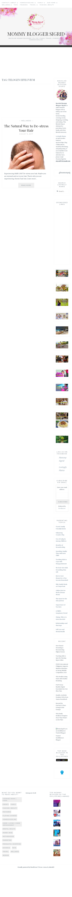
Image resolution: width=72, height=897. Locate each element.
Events (6, 804)
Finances (24, 5)
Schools (6, 847)
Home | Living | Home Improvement (11, 824)
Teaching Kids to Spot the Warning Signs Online (61, 658)
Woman (6, 855)
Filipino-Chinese (10, 815)
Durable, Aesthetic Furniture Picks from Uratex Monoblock (62, 697)
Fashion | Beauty (47, 5)
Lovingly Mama (61, 136)
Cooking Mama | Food (9, 799)
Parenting (7, 840)
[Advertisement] (36, 63)
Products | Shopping (12, 844)
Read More (27, 186)
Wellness (6, 5)
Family (40, 2)
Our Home (51, 2)
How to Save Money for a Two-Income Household (62, 578)
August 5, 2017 (26, 134)
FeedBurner (62, 508)
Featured (7, 812)
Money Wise (8, 832)
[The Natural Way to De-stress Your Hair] (26, 169)
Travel (33, 5)
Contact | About (9, 2)
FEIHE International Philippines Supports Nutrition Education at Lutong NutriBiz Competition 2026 (62, 668)
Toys (16, 5)
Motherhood (8, 836)
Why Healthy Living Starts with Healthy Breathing (62, 679)
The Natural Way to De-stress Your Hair (26, 128)
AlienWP (51, 867)
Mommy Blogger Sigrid (36, 34)
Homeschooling (27, 2)
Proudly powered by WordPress (27, 867)
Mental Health (9, 829)
